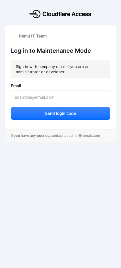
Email (16, 85)
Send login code (60, 113)
